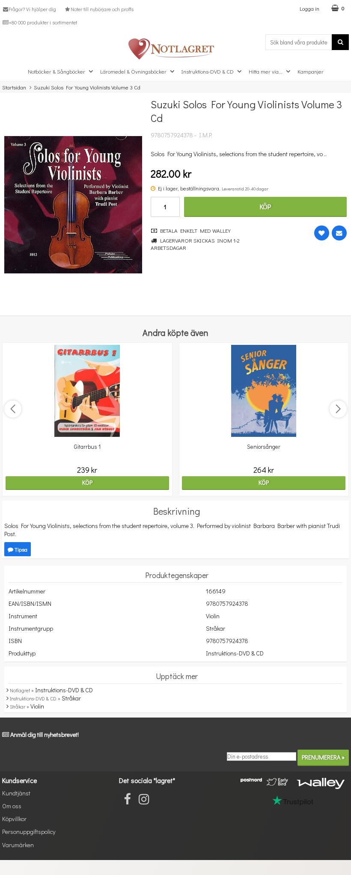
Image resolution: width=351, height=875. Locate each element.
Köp (265, 206)
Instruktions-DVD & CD (207, 71)
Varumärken (18, 845)
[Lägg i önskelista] (321, 232)
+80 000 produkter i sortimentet (43, 22)
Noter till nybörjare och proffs (102, 9)
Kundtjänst (16, 793)
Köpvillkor (14, 819)
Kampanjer (310, 71)
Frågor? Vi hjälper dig (32, 9)
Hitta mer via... (266, 71)
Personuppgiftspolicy (28, 832)
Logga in (309, 8)
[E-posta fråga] (339, 232)
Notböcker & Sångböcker (56, 71)
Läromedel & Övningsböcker (133, 71)
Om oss (11, 806)
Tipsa (20, 549)
